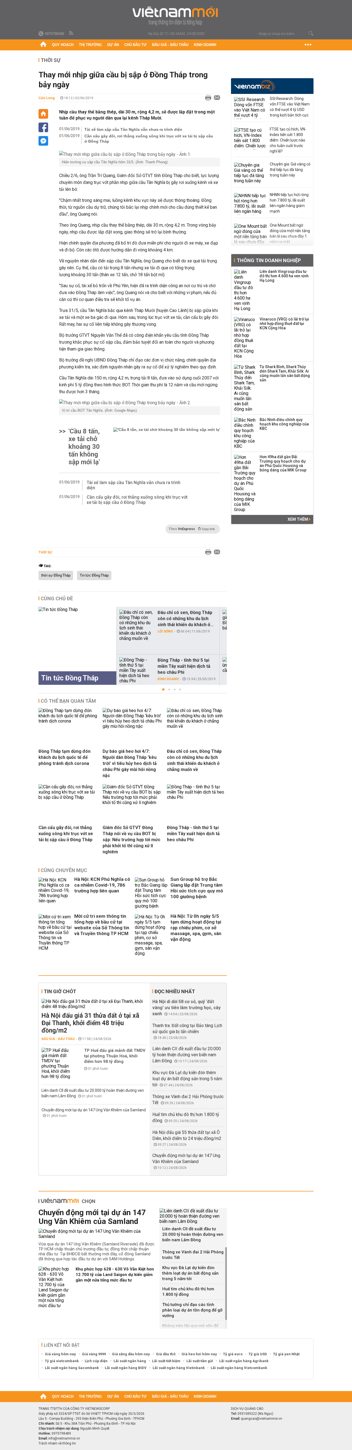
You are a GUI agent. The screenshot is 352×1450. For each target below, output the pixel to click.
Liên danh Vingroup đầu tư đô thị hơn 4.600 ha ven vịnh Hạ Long (284, 276)
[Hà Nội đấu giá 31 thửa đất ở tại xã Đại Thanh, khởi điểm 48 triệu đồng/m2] (94, 1004)
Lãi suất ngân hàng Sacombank (72, 1368)
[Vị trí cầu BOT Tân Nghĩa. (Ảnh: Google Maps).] (139, 402)
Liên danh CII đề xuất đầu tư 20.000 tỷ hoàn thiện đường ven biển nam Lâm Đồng (186, 1054)
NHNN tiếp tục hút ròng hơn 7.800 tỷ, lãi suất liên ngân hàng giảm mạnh (289, 202)
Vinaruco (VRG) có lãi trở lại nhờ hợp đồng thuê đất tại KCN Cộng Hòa (284, 323)
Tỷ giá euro (233, 1354)
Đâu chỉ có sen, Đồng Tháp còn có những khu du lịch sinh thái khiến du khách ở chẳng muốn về (194, 760)
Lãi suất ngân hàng (130, 1361)
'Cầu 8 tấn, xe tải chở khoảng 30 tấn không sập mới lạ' (84, 446)
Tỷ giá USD (258, 1354)
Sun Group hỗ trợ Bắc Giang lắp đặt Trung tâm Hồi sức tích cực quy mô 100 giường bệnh (196, 887)
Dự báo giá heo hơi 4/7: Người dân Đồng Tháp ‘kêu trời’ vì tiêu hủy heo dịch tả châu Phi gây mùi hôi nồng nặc (130, 763)
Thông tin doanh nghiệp (269, 260)
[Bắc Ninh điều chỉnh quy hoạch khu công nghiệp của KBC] (245, 433)
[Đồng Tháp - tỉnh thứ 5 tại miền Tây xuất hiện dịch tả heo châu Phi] (136, 670)
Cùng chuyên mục (64, 870)
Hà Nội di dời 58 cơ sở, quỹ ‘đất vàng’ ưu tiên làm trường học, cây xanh (186, 1007)
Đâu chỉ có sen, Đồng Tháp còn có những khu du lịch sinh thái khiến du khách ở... (185, 618)
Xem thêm (298, 519)
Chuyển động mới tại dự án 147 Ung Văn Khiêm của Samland (94, 1110)
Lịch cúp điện (96, 1361)
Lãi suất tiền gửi (199, 1361)
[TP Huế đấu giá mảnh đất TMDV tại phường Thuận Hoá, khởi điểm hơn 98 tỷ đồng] (58, 1063)
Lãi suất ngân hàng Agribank (243, 1361)
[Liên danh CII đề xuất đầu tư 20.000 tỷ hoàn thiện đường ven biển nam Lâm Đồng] (193, 1216)
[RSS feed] (71, 33)
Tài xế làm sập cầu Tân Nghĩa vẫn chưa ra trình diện (133, 129)
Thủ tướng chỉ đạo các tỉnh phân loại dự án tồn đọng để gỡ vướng (192, 1310)
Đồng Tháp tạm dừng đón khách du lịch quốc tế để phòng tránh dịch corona (64, 757)
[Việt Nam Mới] (176, 16)
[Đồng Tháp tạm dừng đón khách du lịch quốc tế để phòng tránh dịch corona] (68, 721)
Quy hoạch (62, 45)
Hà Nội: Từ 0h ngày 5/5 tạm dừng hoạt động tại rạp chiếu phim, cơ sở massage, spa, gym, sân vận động (195, 927)
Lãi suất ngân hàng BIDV (126, 1368)
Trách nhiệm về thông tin (57, 1443)
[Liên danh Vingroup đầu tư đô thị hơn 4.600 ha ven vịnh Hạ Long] (245, 290)
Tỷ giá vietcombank (62, 1361)
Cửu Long (46, 98)
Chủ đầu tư (135, 45)
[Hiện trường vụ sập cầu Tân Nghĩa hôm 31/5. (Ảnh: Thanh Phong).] (139, 154)
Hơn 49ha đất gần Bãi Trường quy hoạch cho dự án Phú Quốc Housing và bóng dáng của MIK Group (283, 463)
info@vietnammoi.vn (64, 1438)
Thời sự (51, 60)
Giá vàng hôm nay (60, 1354)
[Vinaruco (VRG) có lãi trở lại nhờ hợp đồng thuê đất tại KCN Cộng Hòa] (245, 338)
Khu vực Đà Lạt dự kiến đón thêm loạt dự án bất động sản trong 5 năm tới (187, 1078)
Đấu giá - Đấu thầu (170, 45)
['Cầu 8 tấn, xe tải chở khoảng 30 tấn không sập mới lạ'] (166, 446)
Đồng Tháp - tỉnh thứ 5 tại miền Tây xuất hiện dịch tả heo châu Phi (184, 666)
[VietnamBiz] (255, 85)
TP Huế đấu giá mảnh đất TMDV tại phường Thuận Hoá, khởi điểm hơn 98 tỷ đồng (114, 1056)
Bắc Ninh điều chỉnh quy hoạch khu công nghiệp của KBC (284, 424)
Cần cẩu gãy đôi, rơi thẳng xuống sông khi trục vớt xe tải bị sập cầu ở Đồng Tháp (148, 138)
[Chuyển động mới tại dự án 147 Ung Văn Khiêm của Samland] (96, 1234)
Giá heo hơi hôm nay (199, 1354)
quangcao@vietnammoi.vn (261, 1419)
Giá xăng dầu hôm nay (131, 1354)
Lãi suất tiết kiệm (166, 1361)
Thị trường (90, 45)
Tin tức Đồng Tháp (94, 575)
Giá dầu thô (165, 1354)
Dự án (113, 45)
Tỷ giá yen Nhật (286, 1354)
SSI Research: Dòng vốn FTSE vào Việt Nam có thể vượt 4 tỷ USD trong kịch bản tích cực (290, 106)
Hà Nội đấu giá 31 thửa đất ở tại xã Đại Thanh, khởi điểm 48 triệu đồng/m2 (90, 1023)
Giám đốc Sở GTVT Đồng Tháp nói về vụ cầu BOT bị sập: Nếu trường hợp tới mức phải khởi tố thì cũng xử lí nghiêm (131, 839)
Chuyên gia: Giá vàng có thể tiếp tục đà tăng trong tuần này (290, 169)
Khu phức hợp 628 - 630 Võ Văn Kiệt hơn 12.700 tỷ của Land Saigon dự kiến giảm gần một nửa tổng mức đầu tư (115, 1275)
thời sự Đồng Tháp (55, 575)
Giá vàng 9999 (94, 1354)
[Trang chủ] (43, 44)
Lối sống (165, 631)
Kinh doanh (205, 45)
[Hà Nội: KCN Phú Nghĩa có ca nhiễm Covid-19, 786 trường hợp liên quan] (55, 893)
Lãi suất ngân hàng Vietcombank (239, 1368)
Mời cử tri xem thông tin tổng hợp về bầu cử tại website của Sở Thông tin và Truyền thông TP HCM (101, 924)
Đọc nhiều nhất (175, 991)
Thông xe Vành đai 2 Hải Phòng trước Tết (193, 1255)
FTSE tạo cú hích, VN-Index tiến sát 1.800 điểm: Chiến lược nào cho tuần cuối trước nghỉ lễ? (288, 140)
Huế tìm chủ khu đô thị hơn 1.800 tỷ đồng (188, 1291)
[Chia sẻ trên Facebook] (43, 127)
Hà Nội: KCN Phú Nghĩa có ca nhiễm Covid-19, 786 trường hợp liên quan (102, 885)
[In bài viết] (206, 98)
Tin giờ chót (60, 991)
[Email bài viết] (215, 98)
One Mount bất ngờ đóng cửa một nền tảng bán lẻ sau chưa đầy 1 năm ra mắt (290, 233)
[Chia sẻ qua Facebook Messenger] (43, 141)
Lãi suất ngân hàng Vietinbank (179, 1368)
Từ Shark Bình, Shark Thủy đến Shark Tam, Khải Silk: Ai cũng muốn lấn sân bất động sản (285, 373)
